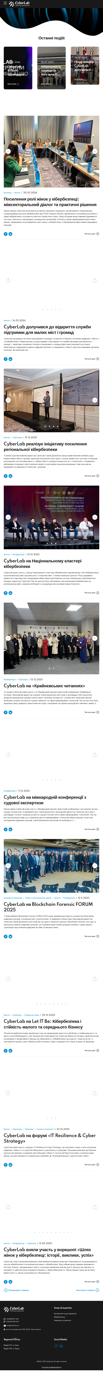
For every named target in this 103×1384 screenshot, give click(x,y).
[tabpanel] (51, 143)
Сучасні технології (45, 1169)
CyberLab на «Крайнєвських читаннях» (44, 726)
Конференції (18, 539)
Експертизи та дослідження (65, 1353)
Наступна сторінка (85, 1330)
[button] (8, 143)
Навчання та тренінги (62, 1360)
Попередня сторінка (18, 1330)
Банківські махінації (13, 938)
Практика (17, 1055)
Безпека (7, 177)
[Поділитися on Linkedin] (10, 218)
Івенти (17, 177)
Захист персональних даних (38, 938)
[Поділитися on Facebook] (6, 218)
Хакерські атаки (31, 1055)
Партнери (17, 422)
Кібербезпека (59, 1357)
